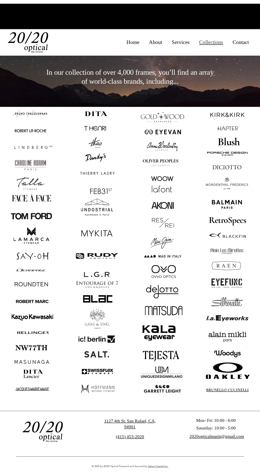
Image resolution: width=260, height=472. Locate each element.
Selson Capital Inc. (158, 466)
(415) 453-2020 (130, 436)
